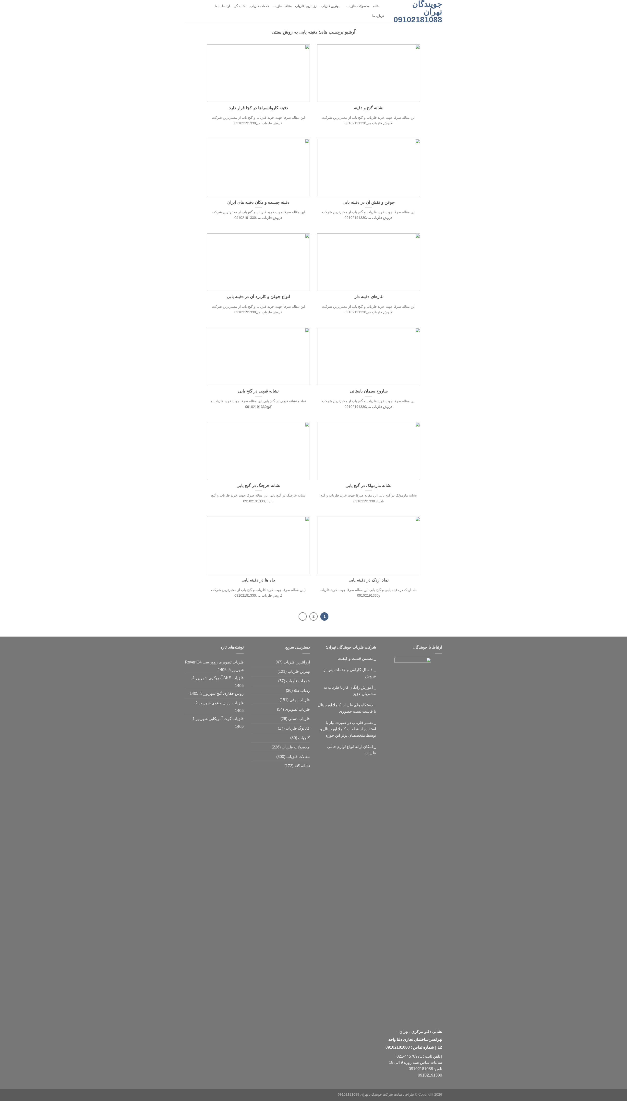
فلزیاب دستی (299, 719)
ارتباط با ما (222, 6)
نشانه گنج (239, 6)
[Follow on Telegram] (188, 11)
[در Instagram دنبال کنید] (207, 11)
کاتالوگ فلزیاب (298, 728)
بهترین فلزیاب (330, 6)
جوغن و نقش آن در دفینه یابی (369, 202)
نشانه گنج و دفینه (369, 108)
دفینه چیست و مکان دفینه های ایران (258, 202)
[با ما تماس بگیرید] (201, 11)
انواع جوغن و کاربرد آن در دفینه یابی (258, 296)
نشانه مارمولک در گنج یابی (369, 485)
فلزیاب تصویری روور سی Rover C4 (214, 662)
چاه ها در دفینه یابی (258, 580)
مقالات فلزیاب (282, 6)
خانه (376, 6)
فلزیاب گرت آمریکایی (226, 719)
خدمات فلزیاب (259, 6)
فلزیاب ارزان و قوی (228, 703)
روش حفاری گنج (230, 693)
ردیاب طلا (302, 690)
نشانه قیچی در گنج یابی (258, 391)
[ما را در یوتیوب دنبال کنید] (194, 11)
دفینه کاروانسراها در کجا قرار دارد (258, 108)
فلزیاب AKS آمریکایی (226, 678)
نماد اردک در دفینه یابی (369, 580)
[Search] (384, 6)
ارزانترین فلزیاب (306, 6)
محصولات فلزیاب (358, 6)
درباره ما (378, 16)
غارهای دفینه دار (369, 296)
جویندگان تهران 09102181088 (418, 12)
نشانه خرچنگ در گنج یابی (258, 485)
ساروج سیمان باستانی (369, 391)
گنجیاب (304, 738)
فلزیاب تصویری (297, 709)
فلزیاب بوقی (299, 700)
